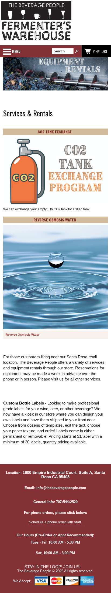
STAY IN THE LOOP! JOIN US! (53, 567)
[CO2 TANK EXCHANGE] (55, 172)
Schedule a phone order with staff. (55, 522)
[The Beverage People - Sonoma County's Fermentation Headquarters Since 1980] (36, 41)
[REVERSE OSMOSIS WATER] (55, 277)
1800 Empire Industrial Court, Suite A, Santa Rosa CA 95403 (64, 474)
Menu (16, 51)
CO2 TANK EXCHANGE (55, 131)
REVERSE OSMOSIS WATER (54, 220)
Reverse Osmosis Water (22, 334)
